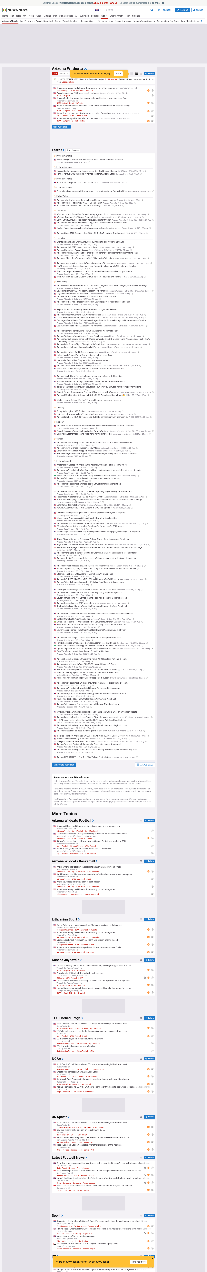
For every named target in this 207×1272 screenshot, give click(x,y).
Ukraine (47, 15)
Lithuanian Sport (87, 21)
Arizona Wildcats (10, 21)
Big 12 (23, 21)
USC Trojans (61, 1077)
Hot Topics (15, 15)
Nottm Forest (62, 1168)
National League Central (80, 1150)
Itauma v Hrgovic (74, 1241)
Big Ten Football (84, 1084)
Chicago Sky (76, 1135)
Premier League (83, 1168)
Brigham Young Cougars (144, 21)
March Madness (77, 894)
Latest (62, 73)
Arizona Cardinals (64, 1142)
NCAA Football (62, 103)
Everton (77, 1175)
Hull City (72, 1190)
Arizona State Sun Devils (168, 21)
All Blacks (60, 1234)
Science (136, 15)
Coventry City (62, 1190)
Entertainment (116, 15)
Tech (127, 15)
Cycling (98, 1226)
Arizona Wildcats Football (66, 21)
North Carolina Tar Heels (78, 1028)
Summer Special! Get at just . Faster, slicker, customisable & (101, 3)
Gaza (38, 15)
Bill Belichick (82, 1044)
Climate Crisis (66, 15)
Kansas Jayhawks (123, 21)
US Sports (89, 91)
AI (76, 15)
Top (55, 73)
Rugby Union (88, 1234)
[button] (72, 150)
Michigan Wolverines (65, 930)
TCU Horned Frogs (105, 21)
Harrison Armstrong (64, 1175)
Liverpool (71, 1168)
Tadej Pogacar (62, 1226)
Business (84, 15)
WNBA (84, 1135)
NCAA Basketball (77, 91)
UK (24, 15)
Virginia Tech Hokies (65, 1092)
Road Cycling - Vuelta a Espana (81, 1226)
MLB (92, 1150)
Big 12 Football (62, 116)
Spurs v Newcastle (64, 1183)
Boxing (85, 1241)
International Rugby (73, 1234)
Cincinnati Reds (63, 1150)
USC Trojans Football (76, 1077)
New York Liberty (63, 1135)
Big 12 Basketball (78, 121)
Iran (55, 15)
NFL (70, 993)
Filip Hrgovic (61, 1241)
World (31, 15)
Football (95, 15)
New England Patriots (80, 1142)
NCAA (59, 96)
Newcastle (77, 1183)
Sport (104, 15)
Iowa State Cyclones (190, 21)
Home (5, 15)
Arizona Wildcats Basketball (40, 21)
